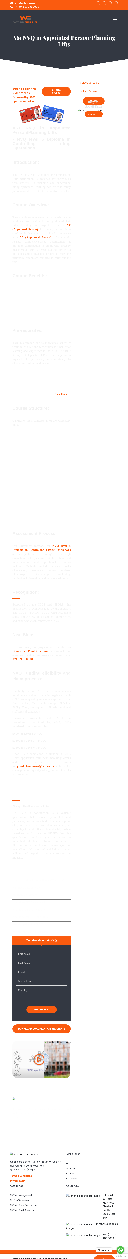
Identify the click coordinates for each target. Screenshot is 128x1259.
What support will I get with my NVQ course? (38, 880)
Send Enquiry (41, 1009)
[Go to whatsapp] (120, 1250)
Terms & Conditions (21, 1176)
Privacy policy (17, 1181)
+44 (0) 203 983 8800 (26, 7)
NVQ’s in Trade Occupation (23, 1205)
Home (69, 1163)
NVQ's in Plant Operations (23, 1210)
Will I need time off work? (27, 887)
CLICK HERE (93, 114)
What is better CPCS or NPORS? (30, 917)
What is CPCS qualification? (28, 909)
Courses (70, 1173)
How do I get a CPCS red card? (30, 931)
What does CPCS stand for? (28, 902)
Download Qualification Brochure (41, 1028)
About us (70, 1168)
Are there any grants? (25, 895)
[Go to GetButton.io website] (121, 1256)
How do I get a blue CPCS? (27, 924)
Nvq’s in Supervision (20, 1200)
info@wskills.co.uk (25, 3)
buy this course (56, 91)
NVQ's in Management (21, 1195)
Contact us (72, 1178)
